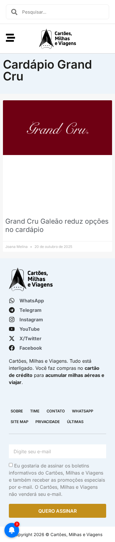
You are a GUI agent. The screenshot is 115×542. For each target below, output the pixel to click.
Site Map (19, 422)
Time (35, 411)
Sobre (17, 411)
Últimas (75, 422)
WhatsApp (82, 411)
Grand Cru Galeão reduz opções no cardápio (57, 225)
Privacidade (47, 422)
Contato (56, 411)
